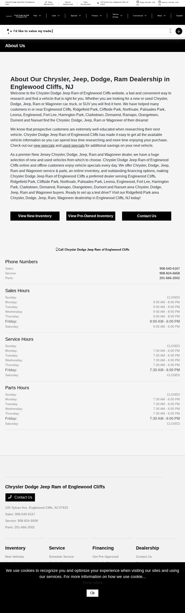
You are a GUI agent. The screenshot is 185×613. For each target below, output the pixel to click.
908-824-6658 (170, 273)
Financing (103, 547)
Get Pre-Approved (105, 556)
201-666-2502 (170, 278)
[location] (98, 3)
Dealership (147, 547)
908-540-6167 (170, 268)
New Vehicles (14, 556)
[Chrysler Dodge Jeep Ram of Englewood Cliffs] (17, 15)
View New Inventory (35, 216)
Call (93, 249)
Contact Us (146, 216)
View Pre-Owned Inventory (90, 216)
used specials (73, 145)
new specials (44, 145)
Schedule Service (61, 556)
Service (57, 547)
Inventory (15, 547)
